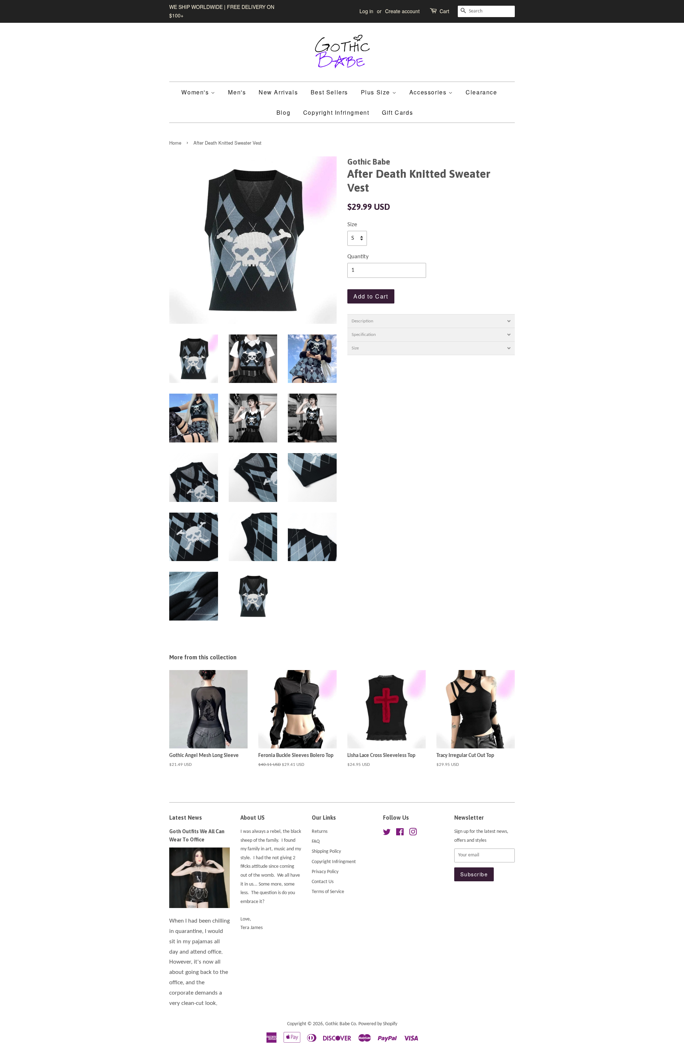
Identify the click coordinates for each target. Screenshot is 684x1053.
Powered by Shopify (377, 1024)
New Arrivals (278, 92)
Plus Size (376, 92)
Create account (402, 11)
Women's (196, 92)
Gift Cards (397, 112)
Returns (319, 831)
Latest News (185, 817)
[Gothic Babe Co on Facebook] (400, 833)
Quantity (358, 257)
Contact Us (322, 882)
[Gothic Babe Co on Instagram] (413, 833)
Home (175, 142)
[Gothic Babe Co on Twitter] (387, 833)
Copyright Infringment (336, 112)
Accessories (429, 92)
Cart (444, 11)
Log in (366, 11)
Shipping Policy (326, 851)
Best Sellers (329, 92)
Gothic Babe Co (340, 1024)
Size (352, 225)
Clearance (481, 92)
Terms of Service (328, 891)
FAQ (316, 841)
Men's (237, 92)
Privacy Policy (325, 872)
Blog (283, 112)
